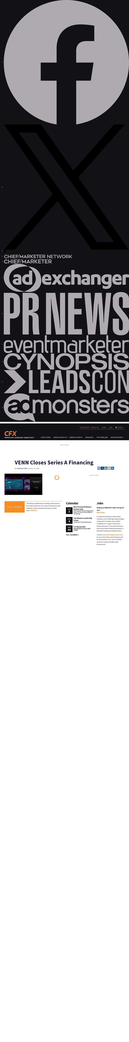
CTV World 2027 (79, 527)
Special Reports (117, 437)
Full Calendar (71, 535)
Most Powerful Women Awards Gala (82, 508)
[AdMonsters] (66, 407)
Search (120, 427)
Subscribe (84, 427)
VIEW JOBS (100, 513)
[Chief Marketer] (28, 261)
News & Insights (60, 437)
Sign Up (33, 510)
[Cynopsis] (66, 361)
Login (104, 427)
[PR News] (66, 313)
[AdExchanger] (66, 278)
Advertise (95, 427)
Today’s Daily (46, 437)
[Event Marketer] (66, 344)
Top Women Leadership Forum (82, 519)
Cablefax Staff (22, 468)
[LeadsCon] (66, 381)
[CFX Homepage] (11, 433)
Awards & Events (76, 437)
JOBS (111, 427)
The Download (102, 437)
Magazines (89, 437)
